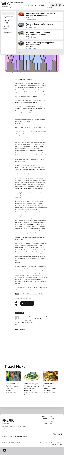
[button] (56, 5)
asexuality (22, 293)
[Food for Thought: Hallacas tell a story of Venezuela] (32, 376)
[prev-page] (20, 52)
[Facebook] (22, 303)
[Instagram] (6, 431)
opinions (32, 293)
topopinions (18, 295)
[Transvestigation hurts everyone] (21, 25)
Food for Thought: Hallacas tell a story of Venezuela (31, 386)
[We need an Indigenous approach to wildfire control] (21, 43)
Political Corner (6, 27)
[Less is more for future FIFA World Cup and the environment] (21, 14)
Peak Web (29, 17)
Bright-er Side (8, 17)
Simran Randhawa (40, 293)
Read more (8, 394)
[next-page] (22, 52)
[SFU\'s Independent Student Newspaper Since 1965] (16, 421)
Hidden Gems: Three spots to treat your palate (49, 386)
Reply (16, 324)
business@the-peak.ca (21, 436)
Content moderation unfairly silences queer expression (38, 33)
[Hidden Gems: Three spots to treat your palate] (50, 376)
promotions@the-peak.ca (22, 438)
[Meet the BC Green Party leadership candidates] (13, 376)
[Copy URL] (31, 303)
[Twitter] (27, 303)
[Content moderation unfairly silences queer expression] (21, 33)
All (4, 13)
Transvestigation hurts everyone (39, 24)
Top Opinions (7, 32)
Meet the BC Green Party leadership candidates (13, 386)
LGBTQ (27, 293)
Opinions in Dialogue (7, 21)
